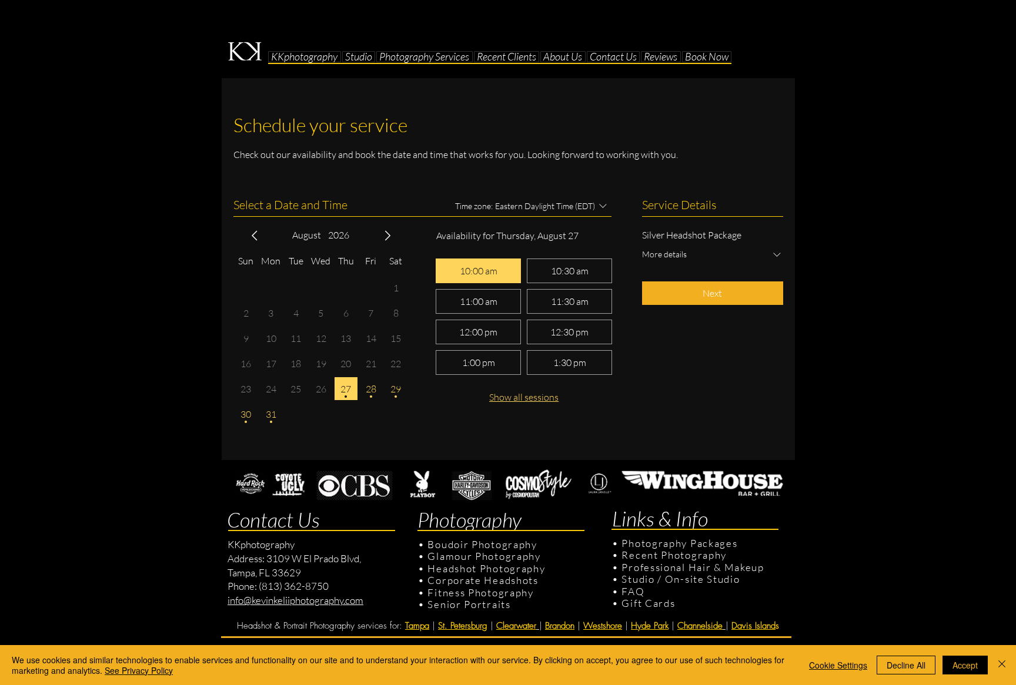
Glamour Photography (483, 556)
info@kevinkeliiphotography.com (295, 600)
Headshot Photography (486, 568)
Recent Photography (674, 555)
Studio (637, 579)
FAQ (632, 591)
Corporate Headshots (482, 580)
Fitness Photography (479, 592)
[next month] (387, 236)
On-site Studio (702, 579)
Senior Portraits (468, 604)
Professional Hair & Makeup (692, 567)
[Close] (1002, 665)
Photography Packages (679, 543)
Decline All (906, 665)
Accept (965, 665)
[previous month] (255, 236)
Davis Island (753, 626)
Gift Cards (648, 603)
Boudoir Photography (483, 544)
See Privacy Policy (139, 670)
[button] (359, 56)
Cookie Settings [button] (838, 665)
